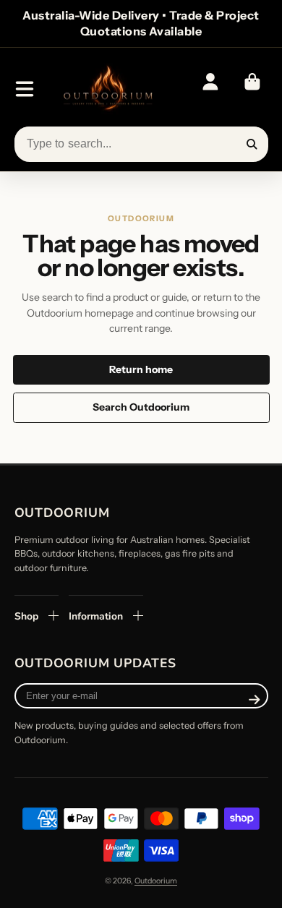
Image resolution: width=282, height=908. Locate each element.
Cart (252, 89)
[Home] (107, 89)
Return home (141, 369)
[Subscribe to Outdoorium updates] (254, 699)
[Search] (252, 144)
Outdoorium (155, 881)
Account (210, 89)
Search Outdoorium (141, 407)
